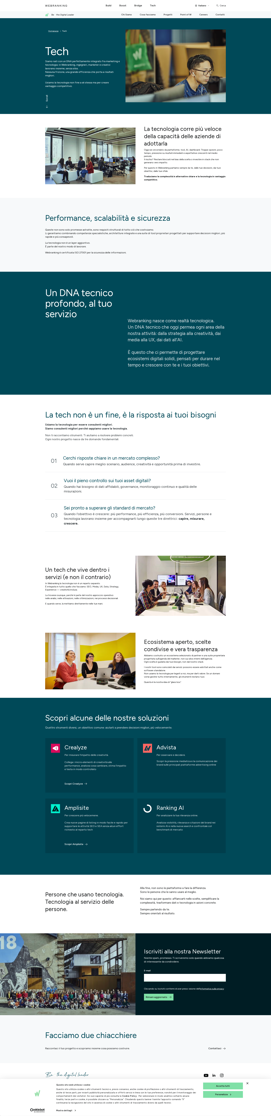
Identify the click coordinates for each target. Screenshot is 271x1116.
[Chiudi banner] (247, 1083)
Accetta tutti (223, 1086)
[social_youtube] (206, 1075)
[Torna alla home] (56, 5)
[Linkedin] (214, 1075)
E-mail (147, 970)
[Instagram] (222, 1075)
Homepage (53, 31)
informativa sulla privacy (212, 988)
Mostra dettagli (64, 1110)
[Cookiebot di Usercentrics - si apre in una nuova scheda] (37, 1110)
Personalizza (221, 1094)
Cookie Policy (129, 1096)
